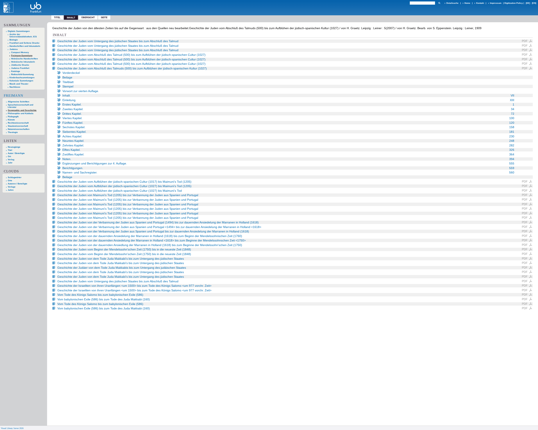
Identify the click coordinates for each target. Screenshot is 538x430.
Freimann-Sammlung (21, 55)
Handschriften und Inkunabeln (24, 46)
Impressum (495, 3)
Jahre (11, 190)
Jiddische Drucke (20, 65)
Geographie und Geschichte (22, 110)
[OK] (439, 3)
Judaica (13, 49)
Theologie (13, 132)
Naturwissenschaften (18, 129)
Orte (10, 180)
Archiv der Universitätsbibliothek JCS (23, 35)
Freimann (13, 95)
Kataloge (15, 71)
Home (467, 3)
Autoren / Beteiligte (17, 183)
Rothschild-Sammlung (22, 74)
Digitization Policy (513, 3)
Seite (104, 17)
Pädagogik (13, 116)
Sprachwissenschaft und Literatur (20, 106)
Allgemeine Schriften (18, 101)
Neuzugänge (14, 147)
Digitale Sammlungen (19, 31)
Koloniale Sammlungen (21, 80)
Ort (9, 156)
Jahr (10, 163)
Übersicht (88, 17)
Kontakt (480, 3)
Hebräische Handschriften (24, 58)
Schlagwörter (14, 177)
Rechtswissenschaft (18, 123)
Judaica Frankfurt (20, 68)
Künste (11, 120)
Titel (57, 17)
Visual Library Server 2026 (12, 428)
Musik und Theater (18, 84)
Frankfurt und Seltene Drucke (24, 43)
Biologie (13, 40)
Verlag (11, 159)
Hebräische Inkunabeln (23, 62)
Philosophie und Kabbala (20, 113)
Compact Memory (20, 52)
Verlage (12, 187)
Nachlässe (14, 87)
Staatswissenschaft (18, 126)
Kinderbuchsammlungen (21, 77)
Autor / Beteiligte (16, 153)
